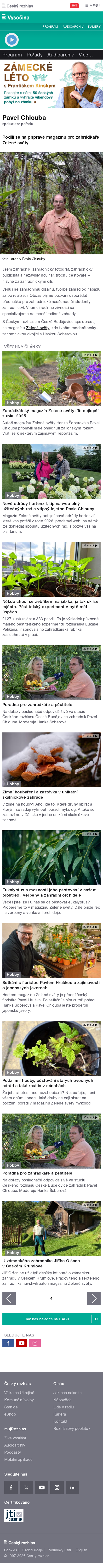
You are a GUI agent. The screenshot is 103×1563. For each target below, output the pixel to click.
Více (86, 55)
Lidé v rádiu (63, 1407)
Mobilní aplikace (18, 1459)
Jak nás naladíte (67, 1393)
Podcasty (12, 1452)
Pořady (35, 55)
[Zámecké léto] (51, 84)
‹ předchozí (9, 1298)
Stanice (11, 1407)
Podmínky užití (59, 1550)
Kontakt (60, 1421)
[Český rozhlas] (17, 5)
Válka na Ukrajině (19, 1393)
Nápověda (62, 1400)
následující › (94, 1298)
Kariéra (59, 1414)
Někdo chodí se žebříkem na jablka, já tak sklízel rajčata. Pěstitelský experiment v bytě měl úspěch (51, 606)
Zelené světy (38, 328)
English (81, 1550)
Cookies (10, 1550)
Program (50, 26)
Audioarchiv (73, 26)
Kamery (94, 26)
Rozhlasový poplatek (71, 1428)
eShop (10, 1414)
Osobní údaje (32, 1550)
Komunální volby (19, 1400)
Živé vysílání (15, 1438)
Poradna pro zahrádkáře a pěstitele (37, 704)
